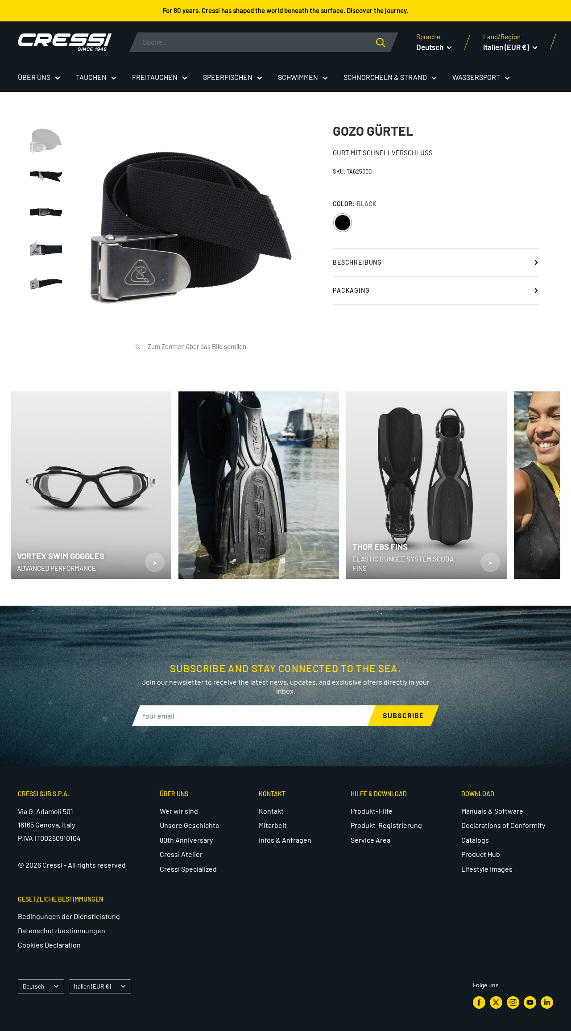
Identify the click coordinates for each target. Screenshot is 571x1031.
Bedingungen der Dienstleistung (69, 916)
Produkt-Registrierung (386, 825)
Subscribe (403, 715)
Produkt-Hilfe (372, 811)
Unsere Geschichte (189, 825)
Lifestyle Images (487, 869)
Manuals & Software (492, 811)
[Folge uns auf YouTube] (530, 1002)
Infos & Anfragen (285, 840)
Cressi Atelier (181, 854)
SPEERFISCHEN (227, 77)
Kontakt (271, 811)
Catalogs (475, 840)
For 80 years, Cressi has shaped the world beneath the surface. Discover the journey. (285, 10)
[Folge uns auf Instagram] (513, 1002)
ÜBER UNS (34, 77)
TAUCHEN (91, 77)
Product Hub (480, 854)
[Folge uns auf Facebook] (479, 1002)
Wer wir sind (179, 811)
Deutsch (33, 986)
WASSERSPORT (476, 77)
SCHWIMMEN (298, 77)
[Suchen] (387, 42)
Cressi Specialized (188, 869)
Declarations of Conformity (503, 825)
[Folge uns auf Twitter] (496, 1002)
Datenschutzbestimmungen (61, 930)
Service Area (370, 840)
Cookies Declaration (49, 944)
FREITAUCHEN (155, 77)
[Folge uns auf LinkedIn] (547, 1002)
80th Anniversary (186, 840)
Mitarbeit (273, 825)
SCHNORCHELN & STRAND (385, 77)
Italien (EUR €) (92, 986)
